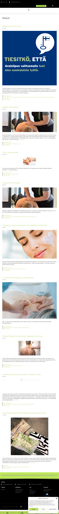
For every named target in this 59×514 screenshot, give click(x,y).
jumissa (16, 97)
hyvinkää (14, 216)
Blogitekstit (6, 465)
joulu (12, 466)
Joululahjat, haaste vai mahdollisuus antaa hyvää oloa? (24, 413)
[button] (56, 498)
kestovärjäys (27, 97)
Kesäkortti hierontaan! (11, 183)
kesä (23, 97)
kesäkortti (18, 216)
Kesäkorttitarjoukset (10, 107)
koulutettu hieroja (23, 216)
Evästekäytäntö (40, 511)
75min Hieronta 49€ (10, 152)
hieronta (13, 97)
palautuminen (48, 97)
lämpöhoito (10, 404)
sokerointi (4, 98)
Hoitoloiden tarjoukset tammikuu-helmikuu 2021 (21, 374)
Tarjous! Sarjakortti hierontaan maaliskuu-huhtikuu (22, 336)
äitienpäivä (6, 268)
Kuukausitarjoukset (7, 95)
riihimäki (31, 216)
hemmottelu (6, 97)
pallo (23, 404)
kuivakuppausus (36, 97)
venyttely (33, 404)
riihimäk (24, 466)
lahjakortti (20, 327)
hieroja (10, 97)
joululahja (15, 466)
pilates (26, 404)
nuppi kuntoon (42, 97)
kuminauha (6, 404)
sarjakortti (24, 327)
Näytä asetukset (52, 509)
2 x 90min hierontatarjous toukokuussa (18, 278)
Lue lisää (22, 139)
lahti (28, 216)
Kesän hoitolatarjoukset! (12, 26)
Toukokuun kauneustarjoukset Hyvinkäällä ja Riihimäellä (24, 225)
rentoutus (53, 97)
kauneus (20, 97)
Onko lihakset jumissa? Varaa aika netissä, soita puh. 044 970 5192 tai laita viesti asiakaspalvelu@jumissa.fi (29, 475)
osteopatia (20, 404)
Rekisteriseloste (45, 511)
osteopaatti (15, 404)
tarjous (8, 98)
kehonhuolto (13, 143)
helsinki (6, 216)
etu (4, 216)
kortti (31, 97)
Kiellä (43, 509)
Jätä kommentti (7, 99)
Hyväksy (34, 509)
